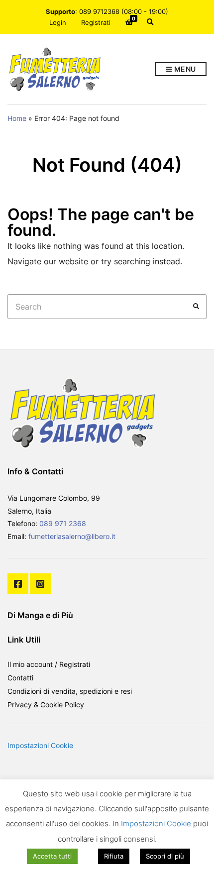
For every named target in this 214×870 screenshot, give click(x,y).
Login (57, 22)
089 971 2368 (62, 523)
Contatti (20, 677)
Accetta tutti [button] (52, 856)
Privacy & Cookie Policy (45, 704)
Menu (184, 69)
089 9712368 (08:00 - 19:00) (123, 11)
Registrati (95, 22)
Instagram (40, 583)
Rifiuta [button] (113, 856)
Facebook (17, 583)
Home (16, 118)
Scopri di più (165, 856)
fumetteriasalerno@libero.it (71, 536)
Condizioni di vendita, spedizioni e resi (69, 691)
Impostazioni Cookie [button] (40, 745)
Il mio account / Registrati (48, 664)
